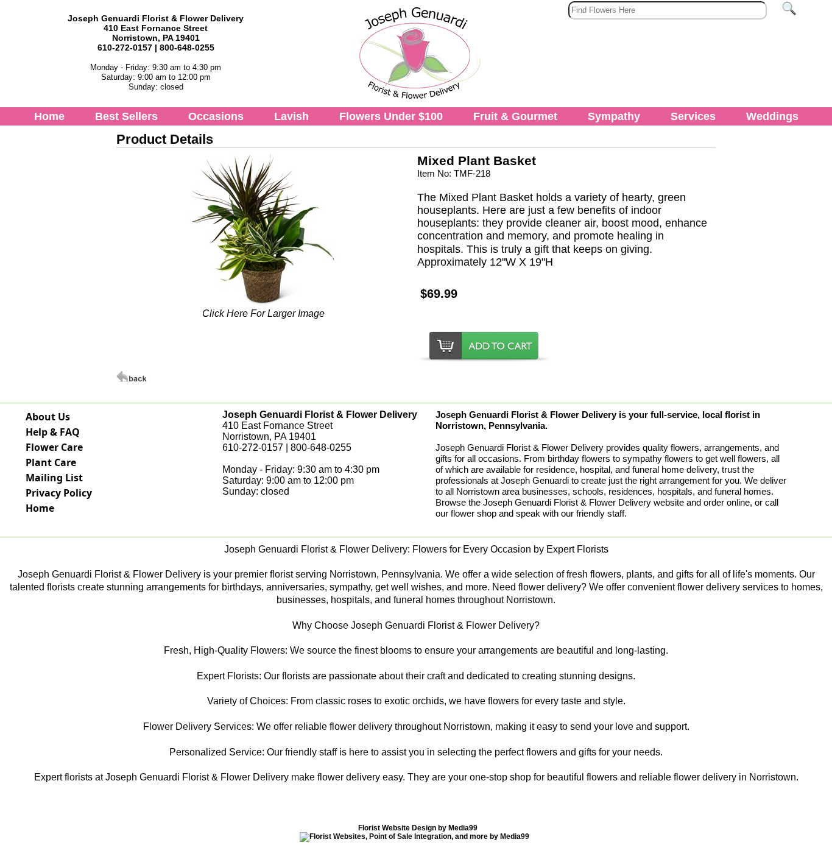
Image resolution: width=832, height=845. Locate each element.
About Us (48, 416)
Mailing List (54, 477)
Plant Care (51, 462)
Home (49, 116)
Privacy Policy (59, 493)
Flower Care (54, 447)
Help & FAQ (53, 432)
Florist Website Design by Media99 (418, 828)
